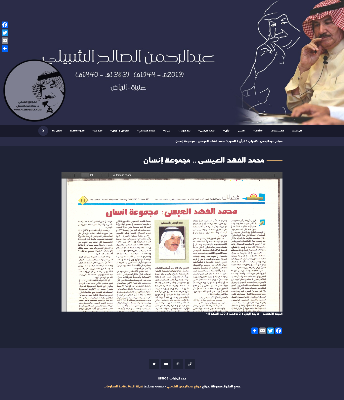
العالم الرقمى (207, 130)
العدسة (98, 130)
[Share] (5, 49)
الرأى (227, 130)
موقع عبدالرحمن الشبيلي (184, 386)
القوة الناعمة (77, 130)
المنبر (241, 130)
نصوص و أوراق (120, 130)
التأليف (258, 130)
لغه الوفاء (185, 130)
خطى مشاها (277, 130)
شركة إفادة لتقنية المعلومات (123, 386)
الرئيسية (297, 130)
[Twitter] (5, 33)
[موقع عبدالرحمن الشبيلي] (172, 62)
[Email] (5, 41)
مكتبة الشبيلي (147, 130)
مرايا (167, 130)
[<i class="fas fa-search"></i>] (43, 131)
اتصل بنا (57, 130)
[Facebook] (5, 25)
